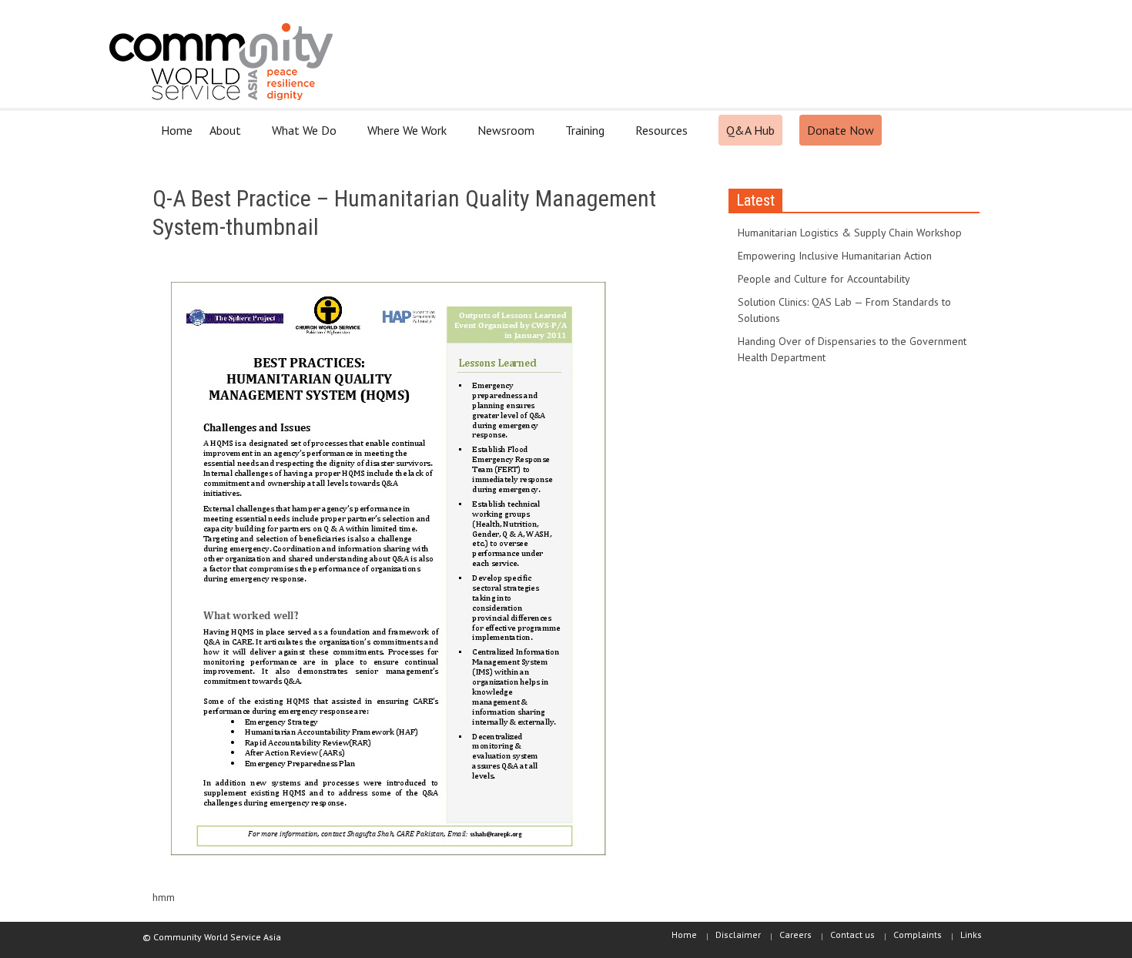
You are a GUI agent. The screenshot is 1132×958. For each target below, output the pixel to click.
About (221, 136)
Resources (657, 136)
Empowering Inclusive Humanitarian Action (835, 256)
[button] (964, 129)
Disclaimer (738, 934)
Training (581, 136)
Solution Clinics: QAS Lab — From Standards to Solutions (844, 310)
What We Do (300, 136)
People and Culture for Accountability (824, 279)
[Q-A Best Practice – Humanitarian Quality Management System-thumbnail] (388, 571)
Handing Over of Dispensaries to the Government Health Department (852, 349)
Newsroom (501, 136)
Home (177, 130)
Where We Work (403, 136)
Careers (795, 934)
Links (971, 934)
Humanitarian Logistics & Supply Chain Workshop (850, 233)
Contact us (852, 934)
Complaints (917, 934)
